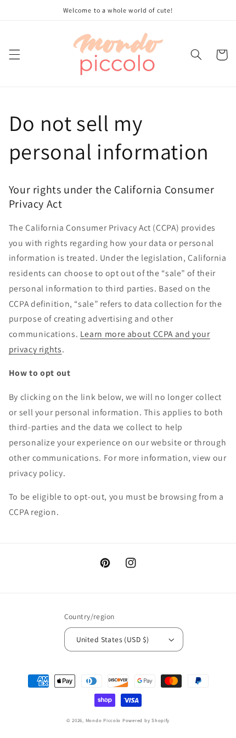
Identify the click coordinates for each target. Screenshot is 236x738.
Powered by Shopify (146, 720)
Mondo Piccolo (103, 720)
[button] (14, 54)
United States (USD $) (112, 639)
